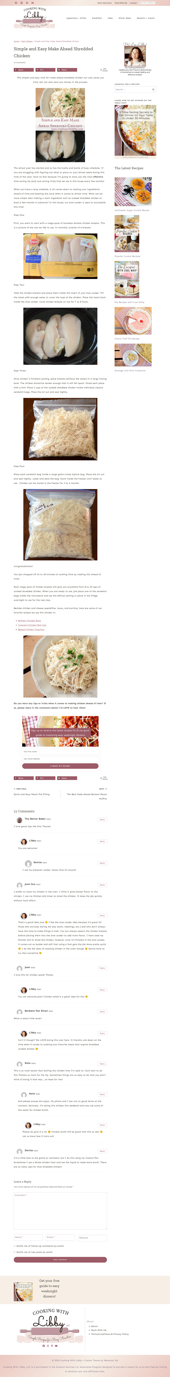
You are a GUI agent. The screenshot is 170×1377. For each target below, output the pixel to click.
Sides (110, 18)
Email (51, 1237)
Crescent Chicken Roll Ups (32, 625)
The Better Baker (35, 818)
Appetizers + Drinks (76, 18)
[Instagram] (21, 3)
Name (19, 1237)
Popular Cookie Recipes (127, 256)
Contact (133, 3)
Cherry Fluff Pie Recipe (127, 338)
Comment (21, 1195)
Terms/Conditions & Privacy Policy (110, 1334)
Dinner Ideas (125, 18)
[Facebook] (16, 3)
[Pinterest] (27, 3)
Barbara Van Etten (36, 1010)
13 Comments (19, 62)
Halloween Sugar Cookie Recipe (132, 210)
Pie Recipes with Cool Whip (130, 302)
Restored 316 (111, 1360)
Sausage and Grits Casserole (130, 370)
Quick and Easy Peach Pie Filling (32, 792)
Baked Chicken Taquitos (31, 629)
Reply (102, 819)
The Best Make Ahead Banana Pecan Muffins (87, 794)
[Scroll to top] (164, 1359)
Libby (32, 840)
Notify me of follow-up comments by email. (40, 1246)
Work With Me (121, 3)
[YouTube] (32, 3)
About (94, 1326)
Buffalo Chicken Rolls (29, 620)
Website (83, 1237)
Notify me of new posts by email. (34, 1252)
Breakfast (97, 18)
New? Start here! (105, 3)
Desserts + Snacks (146, 18)
